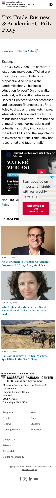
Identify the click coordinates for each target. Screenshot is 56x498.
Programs (8, 412)
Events (6, 418)
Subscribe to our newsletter (36, 208)
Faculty (35, 418)
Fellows (7, 424)
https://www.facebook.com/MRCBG (21, 479)
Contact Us (9, 439)
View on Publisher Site (17, 51)
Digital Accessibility (13, 457)
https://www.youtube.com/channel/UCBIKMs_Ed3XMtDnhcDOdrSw (36, 479)
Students (35, 424)
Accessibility (10, 451)
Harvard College (29, 469)
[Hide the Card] (52, 178)
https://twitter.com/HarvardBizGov (25, 479)
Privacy (7, 445)
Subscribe (36, 429)
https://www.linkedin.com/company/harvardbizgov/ (31, 479)
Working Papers (11, 429)
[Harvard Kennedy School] (19, 4)
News (33, 412)
